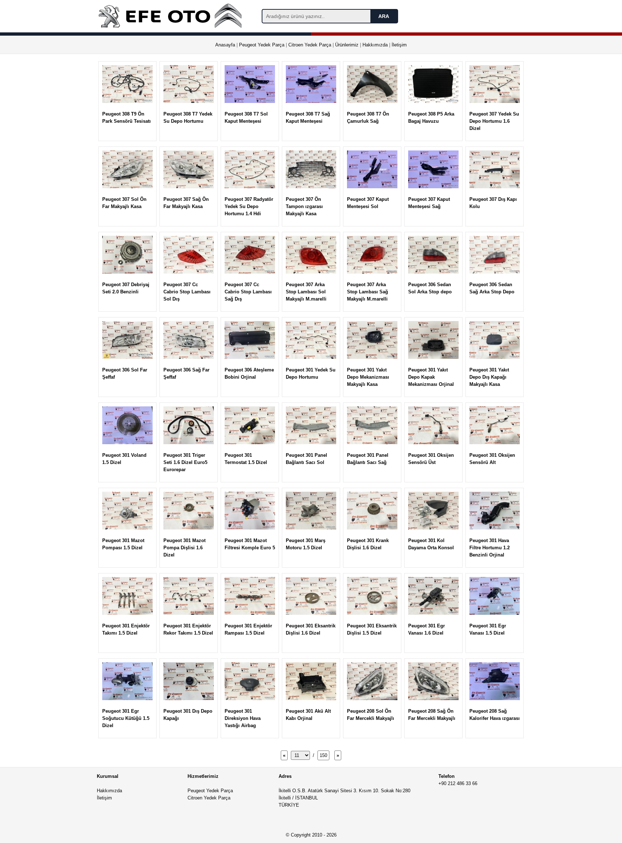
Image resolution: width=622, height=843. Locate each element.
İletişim (399, 45)
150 (323, 755)
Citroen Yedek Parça (309, 45)
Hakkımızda (375, 45)
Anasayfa (225, 45)
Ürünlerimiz (347, 45)
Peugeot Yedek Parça (261, 45)
